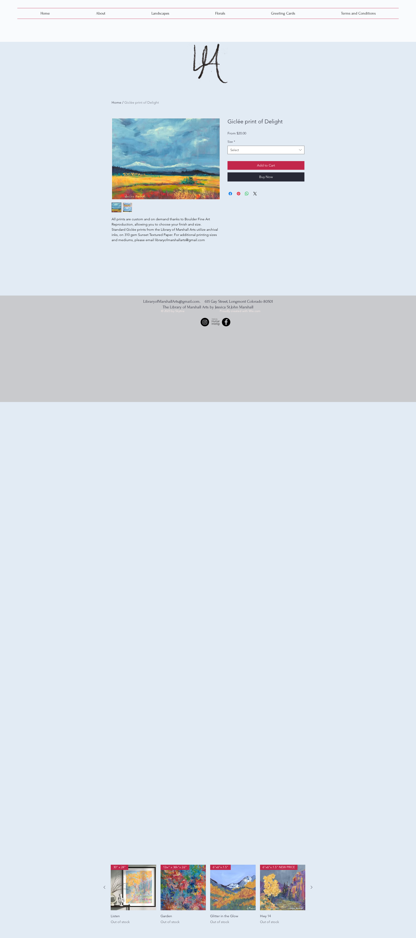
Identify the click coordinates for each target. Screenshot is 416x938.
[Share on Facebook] (230, 193)
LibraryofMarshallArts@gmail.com (171, 301)
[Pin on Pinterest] (238, 193)
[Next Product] (311, 887)
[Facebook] (226, 322)
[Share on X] (255, 193)
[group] (208, 899)
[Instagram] (205, 322)
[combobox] (266, 150)
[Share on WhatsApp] (246, 193)
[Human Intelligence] (215, 322)
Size (231, 142)
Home (116, 102)
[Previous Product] (104, 887)
